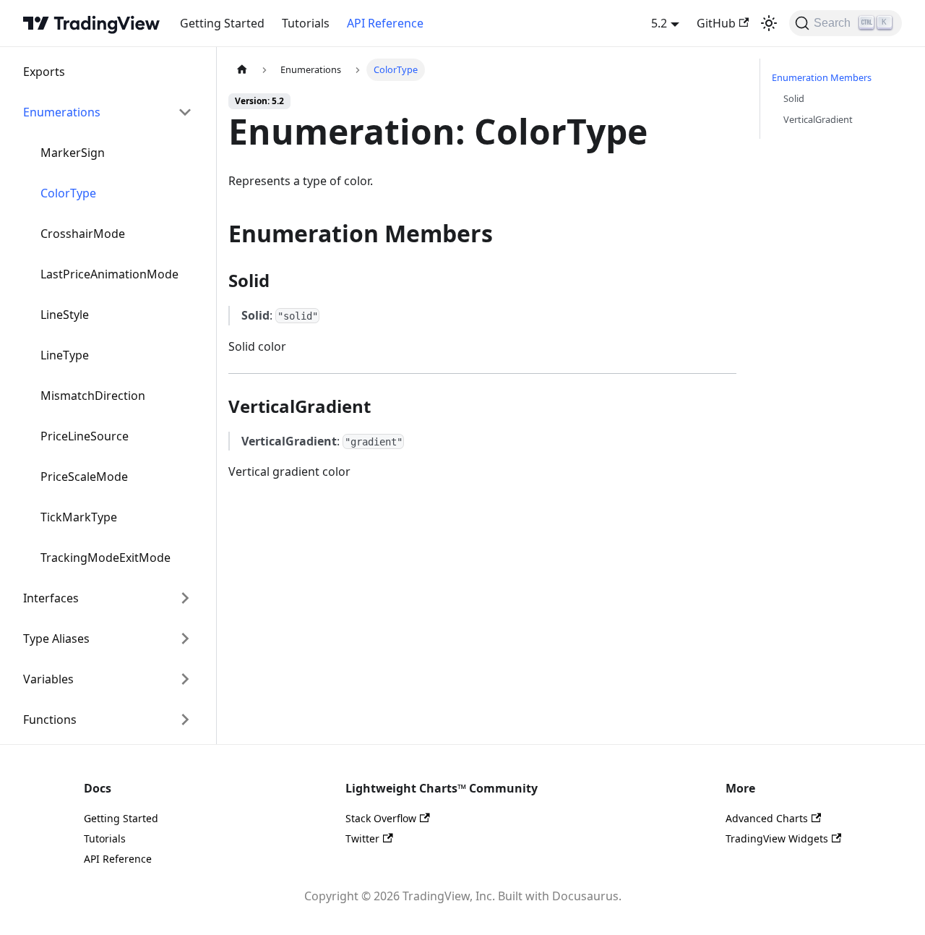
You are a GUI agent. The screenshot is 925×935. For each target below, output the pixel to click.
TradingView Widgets (777, 838)
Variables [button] (48, 679)
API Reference (385, 23)
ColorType (68, 193)
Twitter (362, 838)
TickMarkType (78, 517)
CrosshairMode (82, 234)
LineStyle (64, 315)
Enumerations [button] (61, 112)
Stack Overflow (380, 818)
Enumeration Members (822, 77)
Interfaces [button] (51, 598)
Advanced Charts (767, 818)
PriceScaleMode (84, 476)
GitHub (716, 23)
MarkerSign (72, 153)
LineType (64, 355)
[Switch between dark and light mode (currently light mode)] (768, 23)
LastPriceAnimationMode (109, 274)
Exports (44, 72)
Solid (793, 98)
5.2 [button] (659, 23)
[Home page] (242, 70)
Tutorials (306, 23)
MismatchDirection (92, 396)
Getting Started (222, 23)
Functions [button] (50, 719)
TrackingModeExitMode (105, 557)
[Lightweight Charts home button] (91, 23)
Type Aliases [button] (56, 638)
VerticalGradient (818, 119)
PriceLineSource (84, 436)
